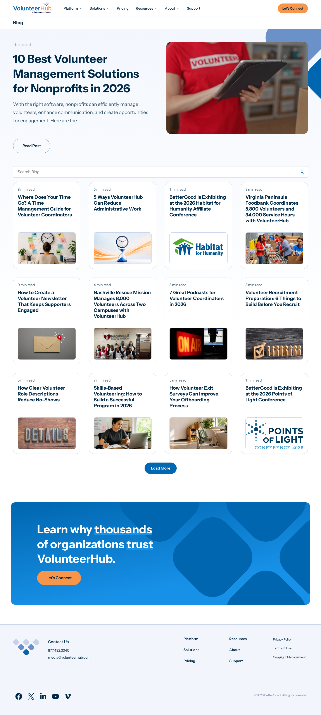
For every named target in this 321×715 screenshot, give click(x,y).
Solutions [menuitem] (191, 650)
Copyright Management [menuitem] (289, 657)
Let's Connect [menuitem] (292, 8)
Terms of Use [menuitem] (282, 648)
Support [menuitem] (236, 661)
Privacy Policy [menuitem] (282, 639)
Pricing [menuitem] (189, 661)
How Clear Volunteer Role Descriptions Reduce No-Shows (41, 394)
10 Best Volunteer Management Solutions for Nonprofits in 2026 (76, 73)
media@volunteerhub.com (69, 657)
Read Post (31, 145)
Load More (160, 468)
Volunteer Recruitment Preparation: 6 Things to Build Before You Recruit (273, 298)
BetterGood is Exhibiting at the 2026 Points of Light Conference (273, 394)
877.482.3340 (58, 650)
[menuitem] (73, 8)
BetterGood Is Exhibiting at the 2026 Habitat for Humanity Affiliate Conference (197, 206)
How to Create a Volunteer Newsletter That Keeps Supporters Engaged (44, 301)
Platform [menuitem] (190, 639)
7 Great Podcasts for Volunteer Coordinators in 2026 (196, 298)
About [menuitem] (234, 650)
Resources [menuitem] (238, 639)
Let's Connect (59, 577)
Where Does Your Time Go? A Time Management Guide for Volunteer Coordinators (45, 206)
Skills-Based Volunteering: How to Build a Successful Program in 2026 (118, 397)
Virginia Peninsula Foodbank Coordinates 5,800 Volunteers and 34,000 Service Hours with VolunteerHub (271, 209)
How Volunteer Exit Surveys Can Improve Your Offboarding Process (193, 397)
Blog (18, 22)
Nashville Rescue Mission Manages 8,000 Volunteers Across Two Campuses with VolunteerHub (122, 304)
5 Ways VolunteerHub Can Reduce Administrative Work (118, 203)
